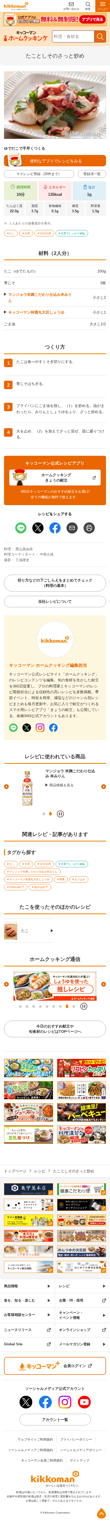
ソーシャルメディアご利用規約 (30, 1450)
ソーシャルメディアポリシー (81, 1450)
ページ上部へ (101, 1513)
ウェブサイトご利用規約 (35, 1439)
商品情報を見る (61, 785)
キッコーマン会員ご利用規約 (42, 1460)
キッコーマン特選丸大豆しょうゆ (36, 312)
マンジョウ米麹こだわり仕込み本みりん (40, 297)
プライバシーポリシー (76, 1439)
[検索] (100, 36)
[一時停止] (60, 813)
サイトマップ (79, 1460)
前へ (6, 786)
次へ (103, 786)
